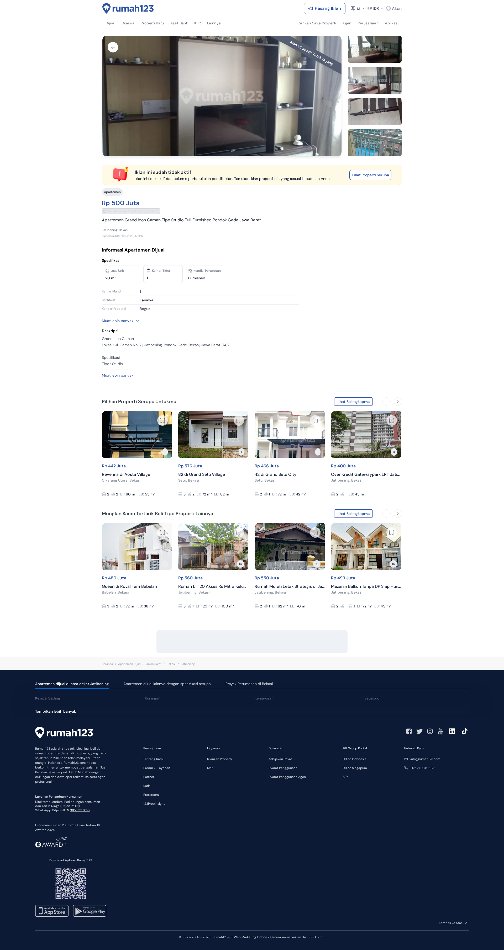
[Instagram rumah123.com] (430, 731)
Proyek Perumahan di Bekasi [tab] (249, 683)
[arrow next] (398, 401)
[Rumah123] (128, 8)
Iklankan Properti (219, 759)
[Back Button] (113, 47)
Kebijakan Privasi (281, 759)
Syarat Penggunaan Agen (287, 777)
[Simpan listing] (162, 420)
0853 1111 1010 (80, 810)
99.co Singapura (355, 768)
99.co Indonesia (354, 759)
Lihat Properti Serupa (370, 175)
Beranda (107, 664)
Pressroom (151, 795)
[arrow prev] (386, 401)
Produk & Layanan (156, 768)
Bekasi (171, 664)
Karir (146, 786)
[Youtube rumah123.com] (440, 731)
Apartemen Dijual (129, 664)
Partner (148, 777)
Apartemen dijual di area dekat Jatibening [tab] (72, 683)
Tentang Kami (153, 759)
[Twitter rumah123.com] (419, 731)
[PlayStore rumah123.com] (89, 911)
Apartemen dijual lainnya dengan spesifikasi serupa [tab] (167, 683)
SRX (345, 777)
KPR (210, 768)
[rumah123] (64, 733)
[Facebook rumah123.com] (409, 731)
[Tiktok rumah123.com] (464, 731)
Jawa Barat (153, 664)
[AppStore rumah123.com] (52, 911)
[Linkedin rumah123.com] (452, 731)
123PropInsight (154, 804)
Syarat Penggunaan (283, 768)
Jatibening (188, 664)
